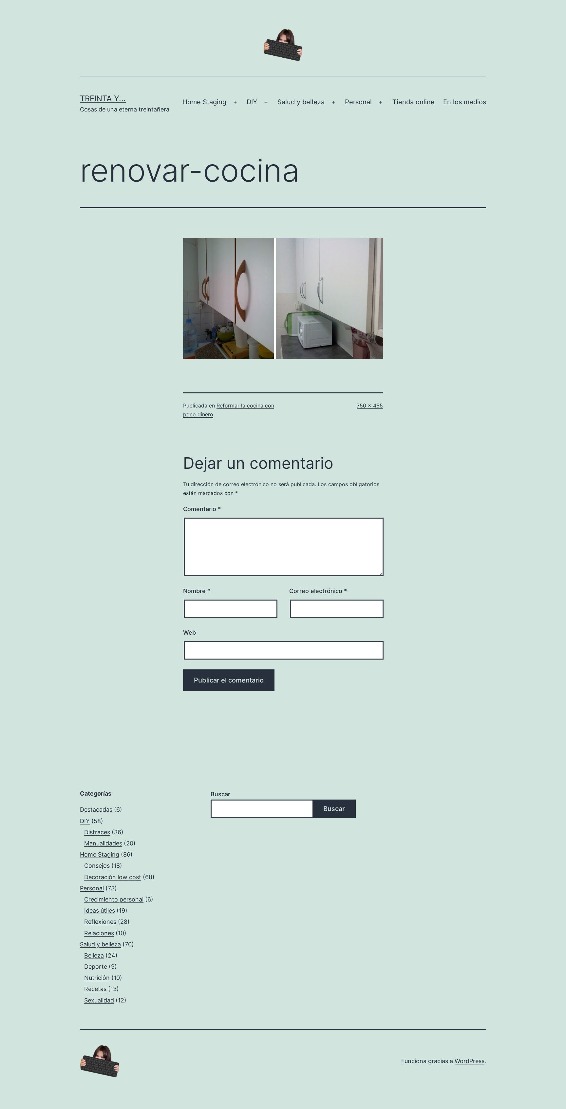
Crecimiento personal (113, 899)
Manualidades (103, 843)
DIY (252, 102)
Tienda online (413, 102)
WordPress (469, 1061)
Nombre (196, 590)
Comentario (202, 508)
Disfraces (97, 832)
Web (189, 632)
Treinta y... (103, 98)
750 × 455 (370, 405)
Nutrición (97, 977)
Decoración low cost (112, 877)
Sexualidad (99, 1000)
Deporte (95, 966)
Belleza (94, 955)
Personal (358, 102)
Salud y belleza (301, 102)
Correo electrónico (318, 590)
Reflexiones (100, 921)
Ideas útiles (99, 910)
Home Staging (204, 102)
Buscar (220, 794)
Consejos (97, 865)
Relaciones (99, 933)
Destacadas (96, 809)
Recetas (95, 988)
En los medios (464, 102)
